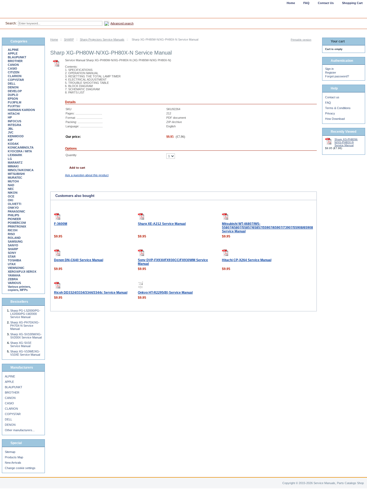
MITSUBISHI (16, 173)
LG (10, 158)
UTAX (12, 264)
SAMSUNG (15, 241)
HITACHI (14, 113)
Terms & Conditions (338, 108)
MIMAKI (13, 166)
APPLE (12, 53)
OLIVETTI (14, 204)
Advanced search (122, 23)
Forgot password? (337, 76)
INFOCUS (14, 121)
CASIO (12, 68)
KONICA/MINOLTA (21, 147)
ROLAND (14, 237)
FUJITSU (14, 106)
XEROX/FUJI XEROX (22, 271)
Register (330, 72)
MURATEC (15, 177)
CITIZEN (13, 72)
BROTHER (15, 61)
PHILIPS (13, 215)
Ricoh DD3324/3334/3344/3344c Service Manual (90, 292)
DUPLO (13, 94)
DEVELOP (15, 91)
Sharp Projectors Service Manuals (102, 39)
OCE (11, 196)
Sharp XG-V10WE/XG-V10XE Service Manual (25, 353)
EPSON (13, 98)
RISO (11, 234)
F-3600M (60, 224)
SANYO (13, 245)
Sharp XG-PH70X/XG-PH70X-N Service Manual (24, 325)
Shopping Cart (352, 3)
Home (54, 39)
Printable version (301, 39)
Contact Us (326, 3)
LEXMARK (15, 155)
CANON (13, 64)
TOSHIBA (14, 260)
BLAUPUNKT (17, 57)
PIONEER (14, 219)
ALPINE (13, 49)
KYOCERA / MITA (20, 151)
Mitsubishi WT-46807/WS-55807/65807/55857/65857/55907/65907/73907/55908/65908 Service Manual (267, 227)
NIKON (12, 192)
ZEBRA (13, 279)
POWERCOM (17, 222)
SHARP (69, 39)
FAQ (328, 102)
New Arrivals (13, 462)
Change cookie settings (20, 468)
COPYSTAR (16, 79)
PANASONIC (16, 211)
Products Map (14, 457)
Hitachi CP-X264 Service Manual (246, 260)
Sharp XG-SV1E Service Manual (20, 344)
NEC (11, 188)
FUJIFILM (14, 102)
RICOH (12, 230)
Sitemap (10, 451)
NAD (11, 185)
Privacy (330, 113)
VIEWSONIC (16, 267)
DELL (12, 83)
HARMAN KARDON (21, 109)
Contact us (332, 97)
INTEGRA (14, 125)
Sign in (329, 68)
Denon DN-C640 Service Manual (78, 260)
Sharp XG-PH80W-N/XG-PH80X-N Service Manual (346, 142)
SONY (12, 252)
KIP (10, 140)
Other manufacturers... (20, 430)
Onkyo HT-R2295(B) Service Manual (165, 292)
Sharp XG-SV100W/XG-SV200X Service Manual (26, 336)
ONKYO (13, 207)
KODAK (13, 143)
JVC (10, 132)
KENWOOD (16, 136)
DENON (13, 87)
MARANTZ (15, 162)
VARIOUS (14, 282)
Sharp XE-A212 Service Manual (162, 224)
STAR (12, 256)
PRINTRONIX (17, 226)
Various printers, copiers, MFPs (19, 288)
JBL (10, 128)
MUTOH (13, 181)
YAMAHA (14, 275)
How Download (335, 118)
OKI (10, 200)
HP (10, 117)
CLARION (14, 76)
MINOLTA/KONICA (21, 170)
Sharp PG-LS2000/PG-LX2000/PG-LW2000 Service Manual (25, 314)
